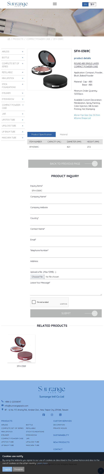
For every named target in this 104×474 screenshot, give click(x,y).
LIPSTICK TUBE (7, 442)
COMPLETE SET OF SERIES (12, 428)
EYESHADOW (31, 435)
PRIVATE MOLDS (60, 428)
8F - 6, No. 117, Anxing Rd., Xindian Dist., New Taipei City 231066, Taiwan (36, 410)
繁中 (92, 4)
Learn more (42, 463)
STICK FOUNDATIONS (35, 431)
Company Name (38, 196)
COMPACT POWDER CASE (38, 39)
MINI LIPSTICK (7, 431)
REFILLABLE (31, 428)
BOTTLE (29, 425)
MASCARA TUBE (32, 445)
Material (63, 134)
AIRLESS (4, 425)
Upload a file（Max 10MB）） (43, 272)
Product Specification (41, 134)
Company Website (39, 207)
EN (85, 4)
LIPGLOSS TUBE (32, 442)
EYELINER (5, 435)
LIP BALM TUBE (7, 445)
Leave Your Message (39, 282)
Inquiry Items (36, 186)
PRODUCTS (18, 39)
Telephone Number (39, 250)
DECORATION (59, 425)
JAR (27, 438)
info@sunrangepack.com (16, 405)
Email (32, 239)
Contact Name (37, 229)
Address (34, 261)
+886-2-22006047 (13, 401)
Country (34, 218)
